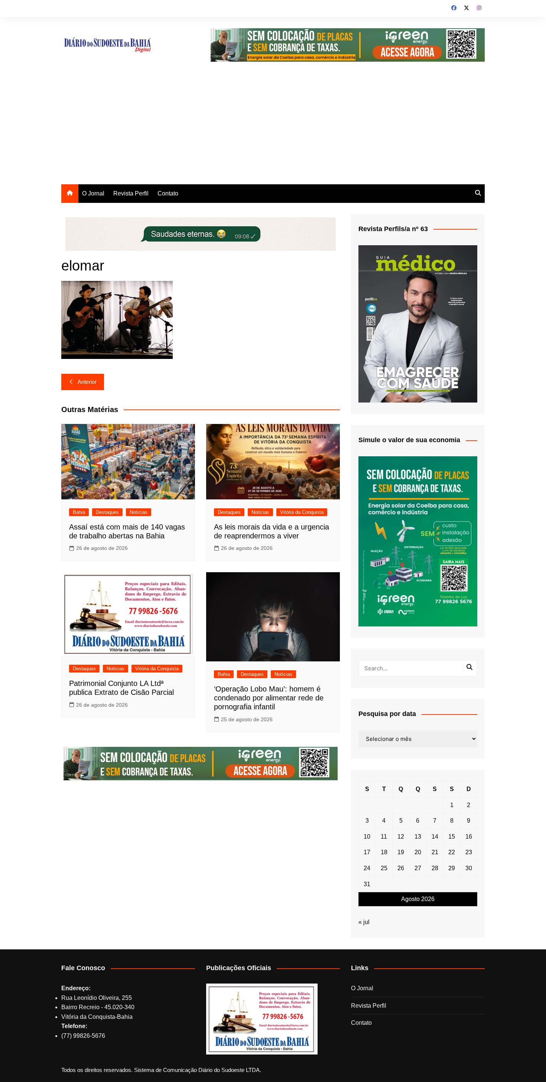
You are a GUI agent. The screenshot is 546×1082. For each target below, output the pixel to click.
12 (400, 836)
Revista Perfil (131, 193)
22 (451, 852)
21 (435, 852)
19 (400, 852)
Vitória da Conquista (302, 512)
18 (384, 852)
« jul (364, 922)
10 (367, 836)
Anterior (87, 382)
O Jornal (93, 193)
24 (367, 868)
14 (435, 836)
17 (367, 852)
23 (468, 852)
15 (451, 836)
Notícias (138, 512)
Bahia (79, 512)
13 (418, 836)
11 (384, 836)
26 (400, 868)
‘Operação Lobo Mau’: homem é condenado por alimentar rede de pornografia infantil (269, 698)
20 (418, 852)
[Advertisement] (273, 129)
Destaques (107, 512)
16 (468, 836)
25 (384, 868)
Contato (167, 193)
